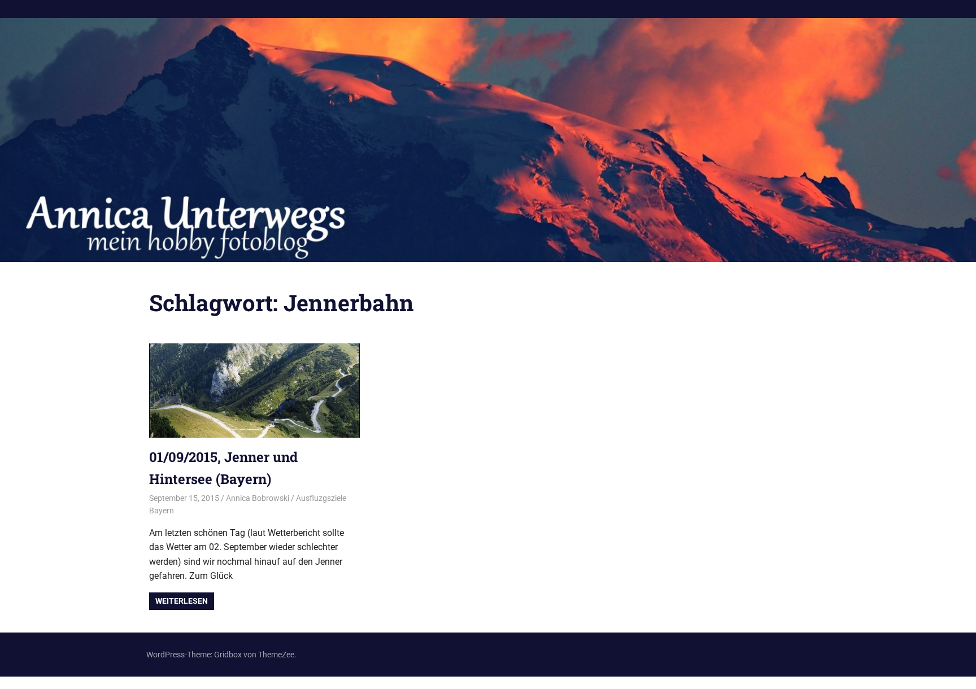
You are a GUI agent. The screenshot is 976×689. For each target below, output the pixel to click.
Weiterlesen (181, 600)
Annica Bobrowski (257, 498)
